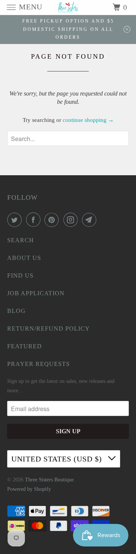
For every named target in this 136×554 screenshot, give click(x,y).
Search (20, 240)
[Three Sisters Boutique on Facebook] (34, 219)
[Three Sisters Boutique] (68, 7)
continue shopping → (88, 120)
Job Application (36, 293)
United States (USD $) (57, 459)
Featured (24, 346)
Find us (20, 275)
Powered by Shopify (29, 489)
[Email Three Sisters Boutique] (90, 219)
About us (24, 258)
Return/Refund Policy (48, 328)
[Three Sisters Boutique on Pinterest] (53, 219)
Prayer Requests (38, 364)
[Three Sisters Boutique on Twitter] (16, 219)
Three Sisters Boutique (49, 480)
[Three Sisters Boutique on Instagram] (72, 219)
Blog (16, 311)
